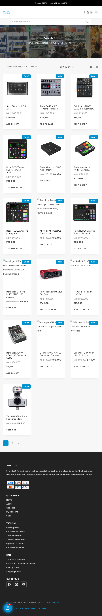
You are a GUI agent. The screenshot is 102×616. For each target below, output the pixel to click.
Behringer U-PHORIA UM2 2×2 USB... (84, 354)
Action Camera (14, 535)
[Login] (84, 12)
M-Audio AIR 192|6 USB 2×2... (83, 293)
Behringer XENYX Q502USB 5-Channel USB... (16, 355)
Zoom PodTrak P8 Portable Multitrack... (50, 107)
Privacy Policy (12, 567)
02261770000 (47, 3)
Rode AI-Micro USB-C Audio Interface (50, 168)
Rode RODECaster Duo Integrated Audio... (15, 170)
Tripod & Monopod (15, 539)
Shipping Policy (13, 571)
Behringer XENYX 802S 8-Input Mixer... (84, 107)
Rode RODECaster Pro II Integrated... (17, 232)
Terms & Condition (15, 559)
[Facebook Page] (8, 608)
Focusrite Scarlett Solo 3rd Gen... (51, 293)
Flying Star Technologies (49, 602)
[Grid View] (91, 67)
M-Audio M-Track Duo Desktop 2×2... (50, 232)
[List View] (97, 67)
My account (12, 511)
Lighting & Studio (14, 543)
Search (88, 21)
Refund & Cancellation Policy (20, 563)
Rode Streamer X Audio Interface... (82, 168)
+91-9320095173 (60, 3)
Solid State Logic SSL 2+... (16, 107)
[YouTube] (24, 584)
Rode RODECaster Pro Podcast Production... (84, 232)
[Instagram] (16, 584)
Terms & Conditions (38, 609)
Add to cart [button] (13, 124)
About (9, 503)
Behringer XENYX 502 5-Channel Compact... (50, 354)
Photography (12, 527)
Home (9, 499)
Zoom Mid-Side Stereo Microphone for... (17, 417)
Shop (8, 515)
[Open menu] (96, 12)
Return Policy (23, 609)
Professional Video (15, 531)
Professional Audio (15, 547)
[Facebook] (9, 584)
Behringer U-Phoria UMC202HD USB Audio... (15, 294)
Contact (10, 507)
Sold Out (45, 181)
